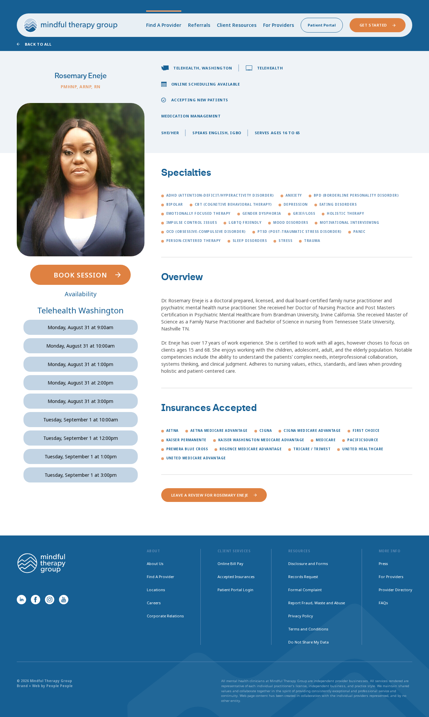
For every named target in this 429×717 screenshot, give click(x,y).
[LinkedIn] (21, 599)
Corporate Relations (165, 615)
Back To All (38, 44)
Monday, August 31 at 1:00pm (80, 364)
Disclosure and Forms (308, 563)
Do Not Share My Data (308, 642)
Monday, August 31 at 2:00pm (80, 382)
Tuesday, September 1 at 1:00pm (81, 456)
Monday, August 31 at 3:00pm (80, 401)
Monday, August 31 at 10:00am (80, 346)
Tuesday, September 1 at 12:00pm (80, 438)
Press (383, 563)
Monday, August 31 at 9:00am (80, 327)
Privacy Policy (300, 615)
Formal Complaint (305, 589)
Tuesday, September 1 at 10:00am (80, 419)
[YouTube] (63, 599)
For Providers (278, 25)
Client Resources (236, 25)
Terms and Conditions (308, 628)
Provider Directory (395, 589)
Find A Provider (163, 25)
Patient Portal (322, 25)
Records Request (303, 576)
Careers (154, 602)
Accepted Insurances (236, 576)
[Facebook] (35, 599)
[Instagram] (49, 599)
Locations (156, 589)
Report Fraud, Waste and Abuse (316, 602)
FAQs (383, 602)
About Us (155, 563)
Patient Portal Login (235, 589)
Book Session (80, 274)
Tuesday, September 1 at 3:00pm (81, 475)
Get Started (373, 25)
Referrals (199, 25)
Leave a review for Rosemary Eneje (209, 495)
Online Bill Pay (230, 563)
